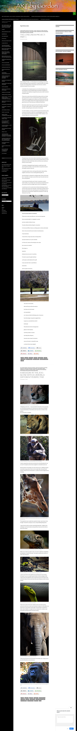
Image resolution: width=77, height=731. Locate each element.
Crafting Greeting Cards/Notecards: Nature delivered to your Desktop (6, 135)
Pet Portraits (4, 153)
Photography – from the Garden (6, 107)
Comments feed (4, 211)
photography (23, 32)
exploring (32, 31)
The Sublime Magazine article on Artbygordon (6, 46)
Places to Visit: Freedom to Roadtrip (6, 81)
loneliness (23, 359)
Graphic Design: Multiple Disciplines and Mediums (29, 19)
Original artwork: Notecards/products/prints (10, 19)
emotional (22, 31)
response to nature (44, 359)
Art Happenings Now (5, 169)
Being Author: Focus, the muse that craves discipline (6, 57)
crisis (42, 30)
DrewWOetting (4, 185)
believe (27, 30)
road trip (33, 370)
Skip (67, 728)
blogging (31, 30)
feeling (35, 357)
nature (33, 369)
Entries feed (4, 210)
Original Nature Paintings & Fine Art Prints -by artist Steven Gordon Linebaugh (45, 16)
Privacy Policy (4, 131)
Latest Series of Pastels (6, 109)
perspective (32, 699)
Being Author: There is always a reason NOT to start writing (6, 52)
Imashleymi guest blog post (6, 70)
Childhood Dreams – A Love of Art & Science (6, 126)
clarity (35, 30)
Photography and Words (45, 19)
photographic (29, 359)
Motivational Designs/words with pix (6, 73)
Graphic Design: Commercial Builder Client (6, 115)
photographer (45, 31)
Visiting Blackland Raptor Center (6, 60)
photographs (23, 700)
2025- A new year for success (6, 168)
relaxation (28, 370)
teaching (31, 32)
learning (27, 369)
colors (26, 357)
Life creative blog (5, 36)
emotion (45, 30)
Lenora (3, 180)
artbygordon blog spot (6, 31)
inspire (45, 357)
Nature (30, 369)
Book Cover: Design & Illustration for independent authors (5, 122)
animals (26, 697)
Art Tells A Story (4, 171)
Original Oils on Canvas (6, 92)
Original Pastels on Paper (6, 94)
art (21, 367)
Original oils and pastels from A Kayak (6, 89)
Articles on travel (31, 367)
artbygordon (23, 30)
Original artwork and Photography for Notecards (6, 77)
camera (31, 697)
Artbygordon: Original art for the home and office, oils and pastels (17, 13)
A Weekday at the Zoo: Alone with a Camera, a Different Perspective (32, 374)
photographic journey (40, 699)
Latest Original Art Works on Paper (6, 129)
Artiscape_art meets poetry (6, 40)
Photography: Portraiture (6, 104)
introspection (42, 697)
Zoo (40, 700)
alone (22, 357)
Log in (3, 208)
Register (3, 207)
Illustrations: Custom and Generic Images (6, 118)
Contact (3, 29)
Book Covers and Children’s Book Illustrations (5, 150)
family (35, 31)
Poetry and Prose (5, 86)
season (27, 32)
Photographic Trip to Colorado (5, 143)
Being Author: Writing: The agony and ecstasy (6, 49)
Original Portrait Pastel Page (6, 146)
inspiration (39, 31)
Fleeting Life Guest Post (6, 67)
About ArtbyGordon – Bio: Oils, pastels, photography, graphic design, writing (15, 16)
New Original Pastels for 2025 (6, 164)
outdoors (38, 369)
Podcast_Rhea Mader (5, 62)
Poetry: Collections (5, 112)
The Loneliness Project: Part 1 (32, 35)
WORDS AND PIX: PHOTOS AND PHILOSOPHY (6, 84)
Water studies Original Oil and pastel (6, 102)
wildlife (36, 700)
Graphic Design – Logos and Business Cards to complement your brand (7, 97)
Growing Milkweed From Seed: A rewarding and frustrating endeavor (6, 139)
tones (22, 360)
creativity (39, 30)
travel (36, 370)
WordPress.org (4, 213)
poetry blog (4, 38)
